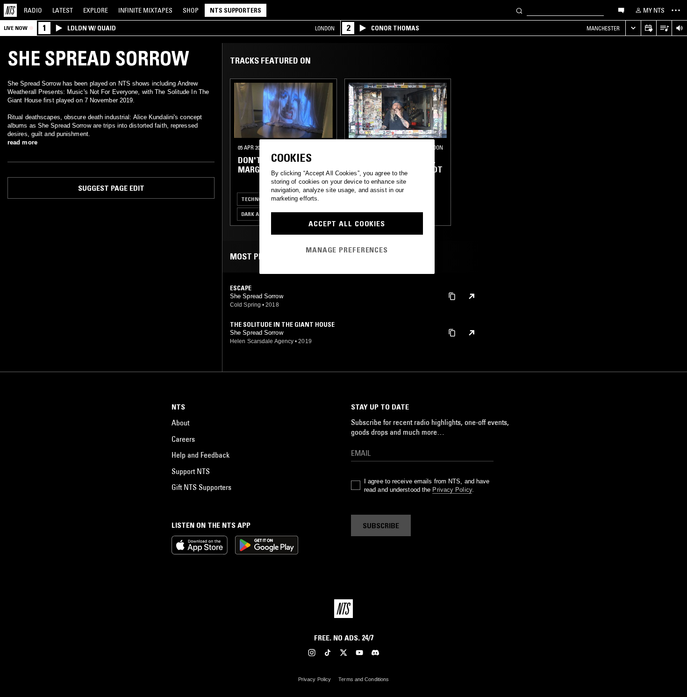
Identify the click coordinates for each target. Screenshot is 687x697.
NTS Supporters (235, 10)
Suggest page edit (111, 188)
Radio (33, 10)
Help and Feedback (200, 455)
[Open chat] (621, 9)
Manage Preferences (347, 249)
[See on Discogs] (471, 296)
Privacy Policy (452, 489)
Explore (95, 10)
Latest (62, 10)
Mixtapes (145, 10)
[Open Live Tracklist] (664, 28)
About (180, 422)
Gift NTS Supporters (201, 487)
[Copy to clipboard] (451, 296)
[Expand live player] (633, 28)
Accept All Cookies (346, 223)
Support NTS (191, 471)
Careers (183, 439)
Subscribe (381, 525)
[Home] (10, 10)
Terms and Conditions (363, 679)
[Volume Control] (679, 28)
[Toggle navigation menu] (675, 10)
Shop (191, 10)
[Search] (519, 10)
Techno (251, 198)
